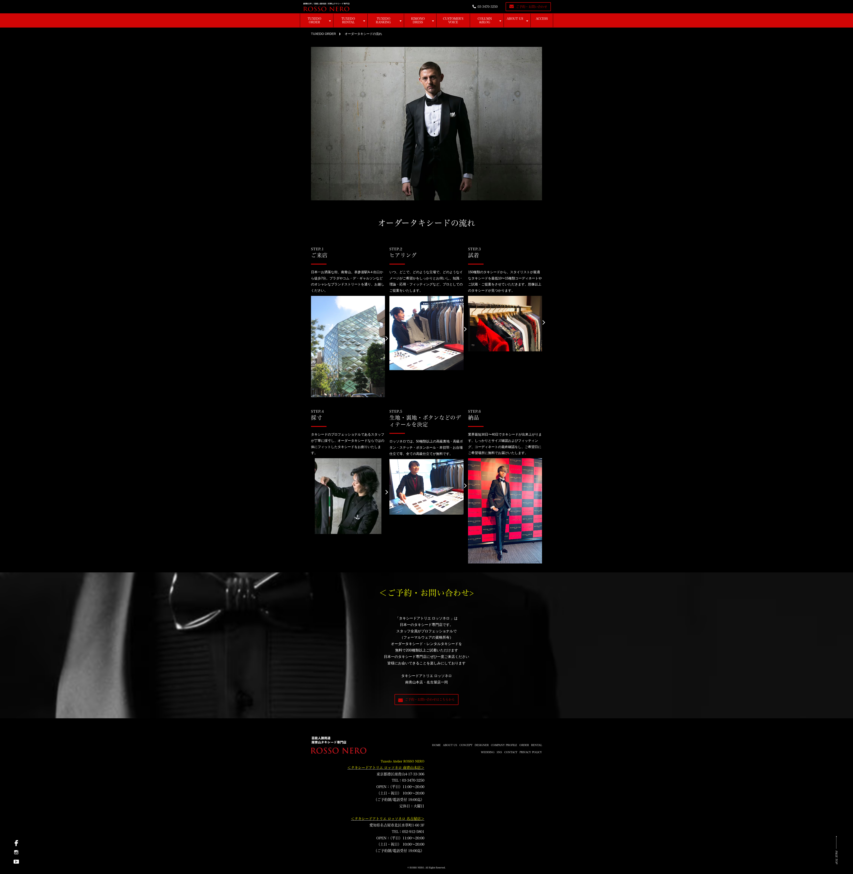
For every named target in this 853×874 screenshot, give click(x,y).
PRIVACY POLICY (531, 752)
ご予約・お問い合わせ (531, 6)
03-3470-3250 (488, 6)
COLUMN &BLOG (485, 20)
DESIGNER (482, 745)
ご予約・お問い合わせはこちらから (430, 699)
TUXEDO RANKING (383, 20)
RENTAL (536, 745)
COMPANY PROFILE (504, 745)
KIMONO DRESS (418, 20)
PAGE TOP (836, 857)
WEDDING (487, 752)
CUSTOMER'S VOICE (453, 20)
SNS (499, 752)
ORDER (524, 745)
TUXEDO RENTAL (348, 20)
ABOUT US (515, 18)
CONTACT (510, 752)
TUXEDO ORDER (314, 20)
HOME (436, 745)
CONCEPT (465, 745)
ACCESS (542, 18)
